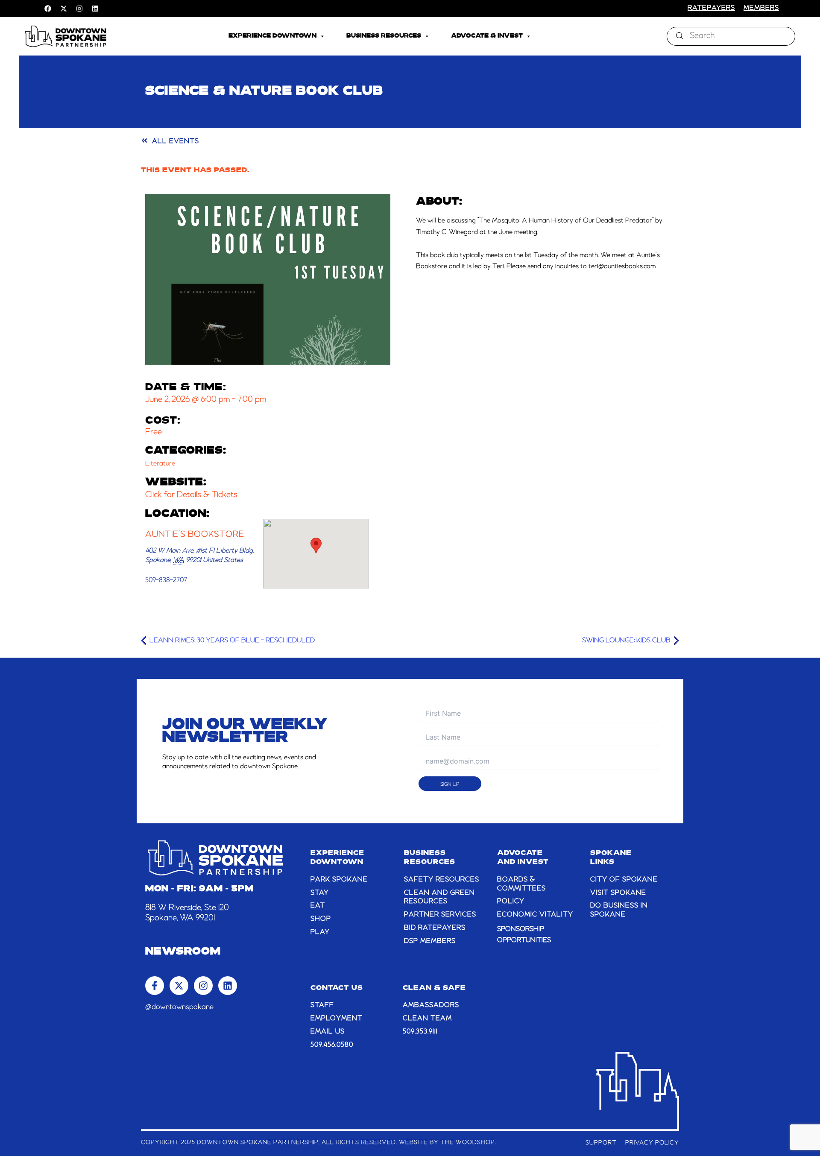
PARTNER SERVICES (440, 914)
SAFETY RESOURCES (441, 879)
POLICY (510, 901)
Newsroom (183, 952)
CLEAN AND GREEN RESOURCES (439, 897)
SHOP (320, 919)
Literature (160, 463)
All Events (175, 141)
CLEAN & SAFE (434, 988)
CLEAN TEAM (427, 1018)
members (761, 8)
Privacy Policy (652, 1143)
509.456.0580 (331, 1045)
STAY (319, 893)
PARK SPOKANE (339, 879)
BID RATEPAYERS (435, 928)
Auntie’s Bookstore (194, 534)
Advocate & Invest (487, 36)
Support (601, 1143)
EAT (317, 905)
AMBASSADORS (431, 1005)
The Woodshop (467, 1142)
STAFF (322, 1005)
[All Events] (144, 140)
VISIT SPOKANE (618, 893)
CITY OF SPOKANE (624, 879)
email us (327, 1031)
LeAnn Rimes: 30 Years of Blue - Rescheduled (231, 640)
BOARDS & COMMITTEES (521, 884)
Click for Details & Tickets (191, 494)
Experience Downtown (272, 36)
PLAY (320, 932)
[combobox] (731, 36)
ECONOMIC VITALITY (535, 914)
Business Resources (383, 36)
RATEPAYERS (711, 8)
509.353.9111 (420, 1031)
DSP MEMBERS (430, 941)
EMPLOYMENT (336, 1018)
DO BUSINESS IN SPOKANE (619, 910)
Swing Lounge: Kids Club (627, 640)
